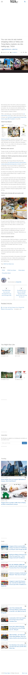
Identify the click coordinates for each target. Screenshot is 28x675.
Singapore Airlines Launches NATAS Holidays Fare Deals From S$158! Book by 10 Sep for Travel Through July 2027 (18, 548)
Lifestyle (14, 49)
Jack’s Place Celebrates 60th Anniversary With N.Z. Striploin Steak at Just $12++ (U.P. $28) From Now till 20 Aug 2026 (13, 610)
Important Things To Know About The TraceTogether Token (21, 383)
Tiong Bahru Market (6, 273)
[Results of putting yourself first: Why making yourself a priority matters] (7, 374)
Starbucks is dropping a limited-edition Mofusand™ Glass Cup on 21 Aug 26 (18, 573)
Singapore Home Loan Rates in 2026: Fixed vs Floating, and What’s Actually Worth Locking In (13, 503)
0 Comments (14, 52)
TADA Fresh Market (12, 270)
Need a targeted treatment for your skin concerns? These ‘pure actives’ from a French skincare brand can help (20, 363)
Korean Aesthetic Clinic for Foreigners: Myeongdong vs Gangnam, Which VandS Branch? (13, 480)
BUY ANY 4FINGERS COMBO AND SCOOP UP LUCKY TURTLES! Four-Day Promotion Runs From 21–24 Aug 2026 (18, 566)
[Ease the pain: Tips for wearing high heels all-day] (7, 350)
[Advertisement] (14, 19)
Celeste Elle (7, 49)
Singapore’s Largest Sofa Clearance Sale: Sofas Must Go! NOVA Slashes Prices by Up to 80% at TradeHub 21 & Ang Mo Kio (13, 584)
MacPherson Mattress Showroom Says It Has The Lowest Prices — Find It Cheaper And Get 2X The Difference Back (13, 557)
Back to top (24, 673)
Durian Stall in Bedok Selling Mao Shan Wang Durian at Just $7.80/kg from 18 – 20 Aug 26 (17, 628)
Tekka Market (22, 270)
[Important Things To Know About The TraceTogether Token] (21, 374)
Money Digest (7, 673)
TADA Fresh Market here (9, 264)
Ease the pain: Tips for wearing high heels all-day (6, 359)
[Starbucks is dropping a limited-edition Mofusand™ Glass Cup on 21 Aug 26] (4, 575)
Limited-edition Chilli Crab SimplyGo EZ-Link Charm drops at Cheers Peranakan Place (17, 619)
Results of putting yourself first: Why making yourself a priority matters (6, 384)
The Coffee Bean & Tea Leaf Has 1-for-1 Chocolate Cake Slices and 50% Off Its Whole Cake (17, 646)
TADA (3, 270)
